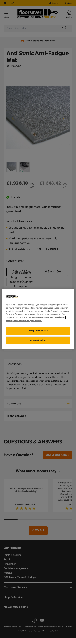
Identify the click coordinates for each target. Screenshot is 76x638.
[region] (38, 319)
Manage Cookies (38, 340)
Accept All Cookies (38, 331)
